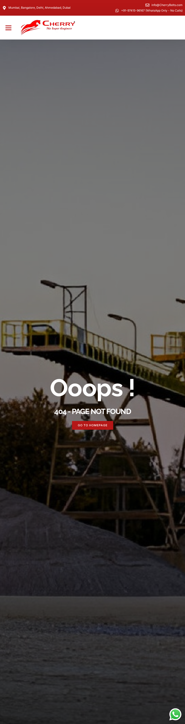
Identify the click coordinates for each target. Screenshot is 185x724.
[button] (8, 28)
